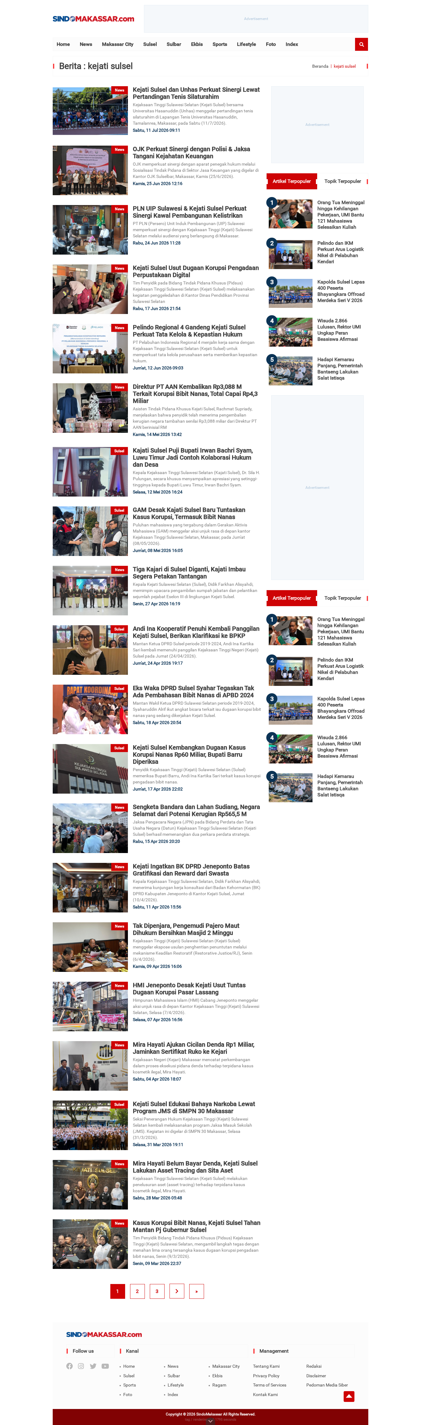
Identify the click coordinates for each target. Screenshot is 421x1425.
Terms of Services (269, 1385)
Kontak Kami (265, 1394)
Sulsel (150, 44)
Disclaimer (316, 1375)
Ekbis (197, 44)
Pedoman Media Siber (327, 1385)
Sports (220, 44)
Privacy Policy (266, 1375)
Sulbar (174, 44)
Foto (271, 44)
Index (292, 44)
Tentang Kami (266, 1366)
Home (63, 44)
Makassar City (117, 44)
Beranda (320, 66)
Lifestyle (246, 44)
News (86, 44)
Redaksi (313, 1366)
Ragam (219, 1385)
